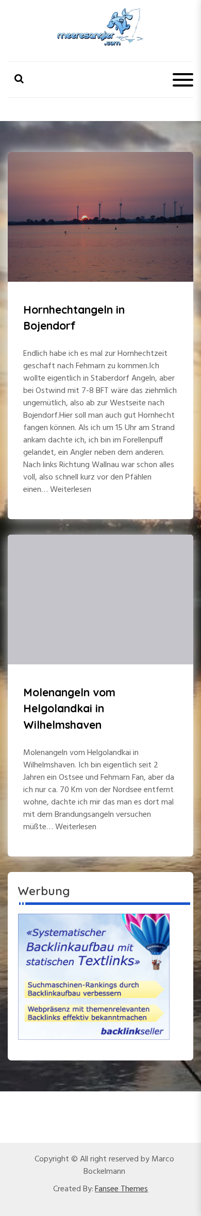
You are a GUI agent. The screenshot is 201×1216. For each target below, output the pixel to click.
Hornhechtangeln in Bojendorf (74, 318)
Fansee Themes (121, 1189)
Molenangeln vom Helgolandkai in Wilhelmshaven (69, 708)
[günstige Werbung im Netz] (94, 976)
